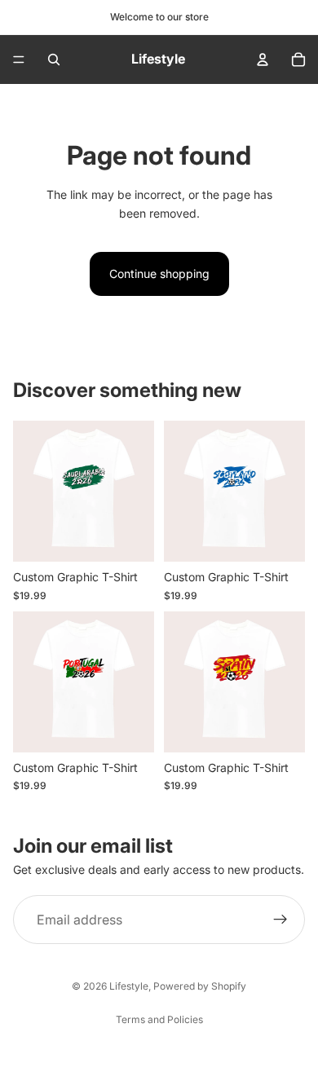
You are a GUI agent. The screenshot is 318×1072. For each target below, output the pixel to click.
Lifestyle (128, 986)
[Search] (54, 59)
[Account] (262, 59)
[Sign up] (280, 920)
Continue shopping (159, 273)
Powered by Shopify (199, 986)
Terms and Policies (159, 1019)
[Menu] (19, 59)
